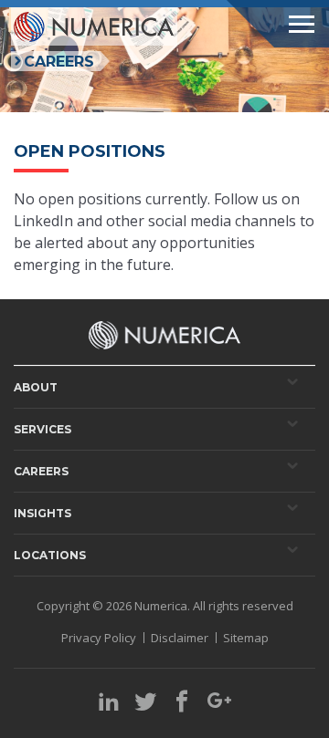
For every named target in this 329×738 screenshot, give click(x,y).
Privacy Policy (98, 637)
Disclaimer (179, 637)
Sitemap (246, 637)
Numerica (160, 606)
